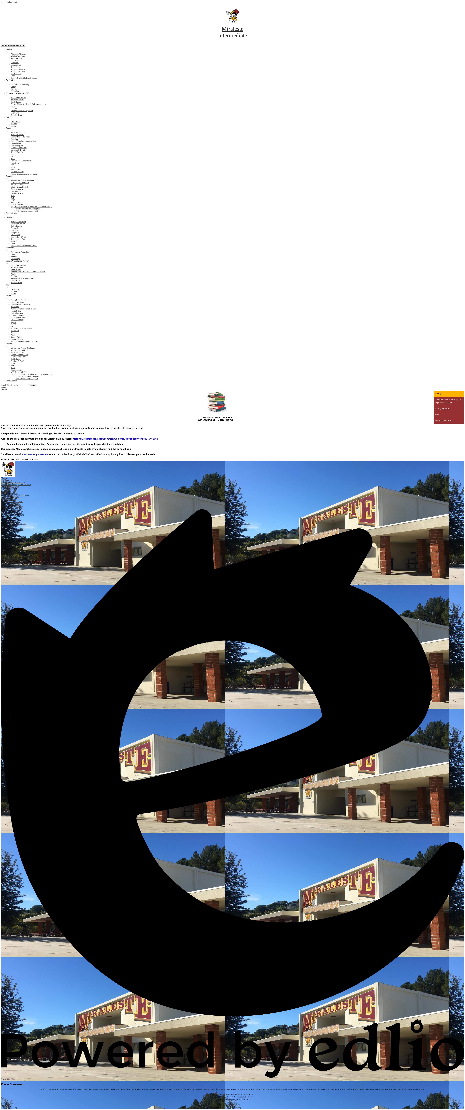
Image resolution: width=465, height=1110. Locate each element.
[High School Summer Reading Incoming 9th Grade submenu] (51, 207)
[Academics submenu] (7, 250)
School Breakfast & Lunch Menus (24, 78)
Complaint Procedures (232, 1104)
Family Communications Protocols (24, 174)
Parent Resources (17, 135)
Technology (15, 91)
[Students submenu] (7, 346)
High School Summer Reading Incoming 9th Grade (30, 207)
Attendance (15, 139)
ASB (13, 198)
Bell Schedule (16, 191)
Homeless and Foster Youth (21, 161)
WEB (13, 200)
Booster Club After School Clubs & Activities (28, 104)
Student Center (16, 169)
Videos (13, 126)
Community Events (18, 150)
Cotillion (14, 108)
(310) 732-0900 (13, 487)
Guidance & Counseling (20, 84)
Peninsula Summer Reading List (28, 209)
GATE (13, 156)
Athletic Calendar (17, 100)
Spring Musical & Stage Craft (22, 111)
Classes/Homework (18, 189)
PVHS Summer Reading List (27, 211)
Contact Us (15, 60)
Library (13, 87)
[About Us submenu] (7, 52)
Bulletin (14, 124)
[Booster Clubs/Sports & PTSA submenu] (7, 263)
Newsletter (15, 163)
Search (3, 385)
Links (13, 76)
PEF (12, 165)
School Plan (15, 67)
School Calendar (17, 152)
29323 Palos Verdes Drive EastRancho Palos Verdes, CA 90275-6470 (16, 483)
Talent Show (15, 113)
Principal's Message (18, 54)
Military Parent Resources (20, 137)
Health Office (16, 143)
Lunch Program (17, 146)
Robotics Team (16, 115)
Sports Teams (16, 102)
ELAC (13, 154)
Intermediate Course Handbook (23, 180)
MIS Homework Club (19, 204)
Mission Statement (18, 56)
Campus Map (16, 65)
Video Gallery (16, 74)
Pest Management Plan (232, 1107)
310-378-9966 (242, 1094)
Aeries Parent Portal (18, 132)
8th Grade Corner (17, 185)
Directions (15, 63)
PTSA (13, 106)
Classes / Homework (19, 148)
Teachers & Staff (17, 172)
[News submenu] (7, 287)
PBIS (13, 196)
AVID (13, 159)
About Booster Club (18, 98)
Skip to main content (9, 2)
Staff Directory (16, 58)
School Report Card (18, 69)
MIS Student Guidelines (20, 183)
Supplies (14, 89)
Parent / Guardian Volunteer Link (23, 141)
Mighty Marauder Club (19, 187)
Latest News (15, 122)
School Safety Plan (18, 71)
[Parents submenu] (7, 298)
